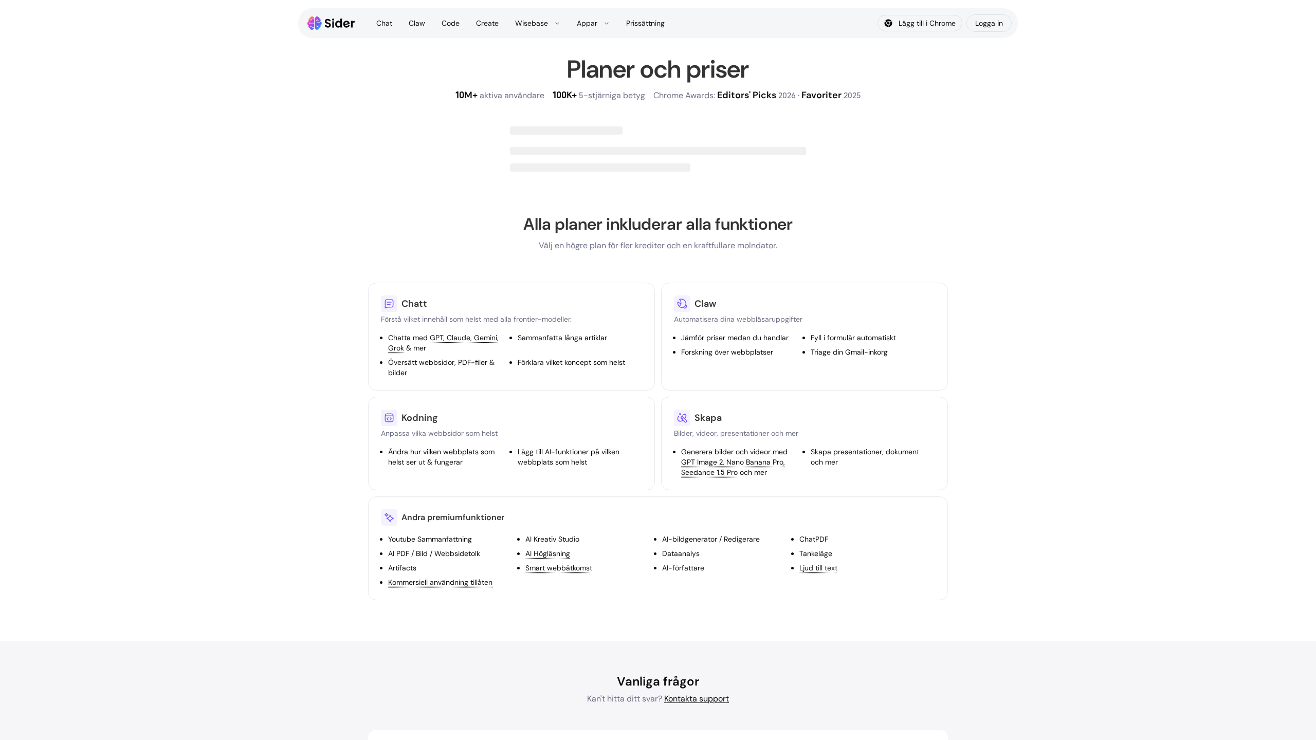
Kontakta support (696, 698)
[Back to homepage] (331, 23)
